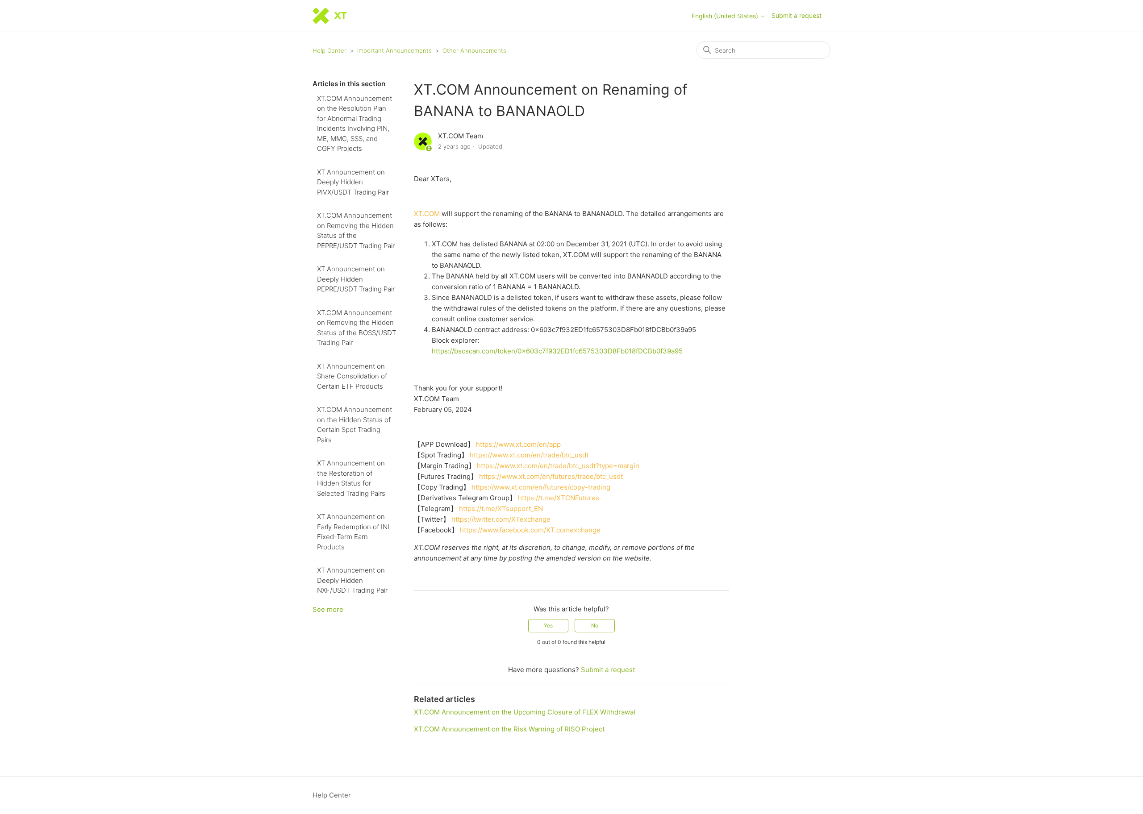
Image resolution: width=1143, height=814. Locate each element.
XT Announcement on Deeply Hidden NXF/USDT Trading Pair (352, 580)
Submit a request (797, 15)
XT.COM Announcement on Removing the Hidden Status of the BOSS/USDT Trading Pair (356, 327)
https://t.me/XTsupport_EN (501, 508)
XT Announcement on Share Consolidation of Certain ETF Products (352, 376)
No (594, 625)
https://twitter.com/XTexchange (501, 519)
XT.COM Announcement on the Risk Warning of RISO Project (509, 729)
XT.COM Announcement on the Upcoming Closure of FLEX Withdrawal (524, 712)
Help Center (329, 50)
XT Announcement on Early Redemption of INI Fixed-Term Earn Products (353, 531)
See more (328, 609)
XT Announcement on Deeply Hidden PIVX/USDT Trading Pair (353, 182)
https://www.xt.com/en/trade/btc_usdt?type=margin (558, 465)
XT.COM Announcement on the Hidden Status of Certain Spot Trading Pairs (354, 424)
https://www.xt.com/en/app (518, 444)
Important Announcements (394, 50)
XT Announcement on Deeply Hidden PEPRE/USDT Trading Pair (356, 279)
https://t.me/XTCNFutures (558, 498)
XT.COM (427, 213)
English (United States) (726, 16)
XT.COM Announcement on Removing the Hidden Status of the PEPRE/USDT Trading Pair (356, 230)
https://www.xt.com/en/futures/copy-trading (540, 487)
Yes (548, 625)
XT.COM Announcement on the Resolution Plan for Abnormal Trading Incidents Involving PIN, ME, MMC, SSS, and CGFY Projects (354, 123)
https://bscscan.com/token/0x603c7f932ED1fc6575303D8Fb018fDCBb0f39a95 (557, 351)
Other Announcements (474, 50)
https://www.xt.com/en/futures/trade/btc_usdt (551, 476)
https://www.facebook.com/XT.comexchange (530, 530)
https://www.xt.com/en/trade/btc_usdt (529, 455)
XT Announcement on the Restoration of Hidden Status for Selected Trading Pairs (351, 478)
